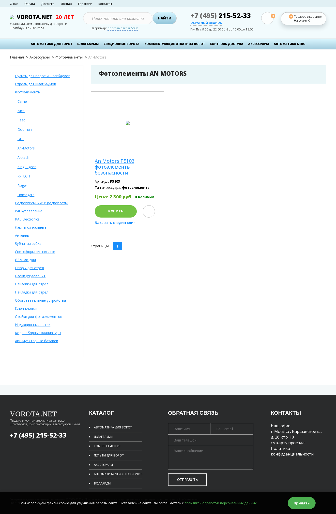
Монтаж (66, 4)
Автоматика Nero (289, 44)
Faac (21, 120)
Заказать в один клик (115, 222)
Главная (17, 57)
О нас (14, 4)
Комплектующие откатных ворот (174, 44)
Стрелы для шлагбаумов (35, 84)
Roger (22, 186)
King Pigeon (26, 167)
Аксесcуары (258, 44)
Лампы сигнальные (30, 227)
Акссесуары (103, 465)
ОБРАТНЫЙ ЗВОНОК (206, 23)
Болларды (102, 483)
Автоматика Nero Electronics (118, 474)
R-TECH (23, 176)
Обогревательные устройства (40, 300)
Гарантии (85, 4)
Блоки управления (30, 276)
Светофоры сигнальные (35, 252)
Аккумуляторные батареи (36, 341)
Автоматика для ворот (51, 44)
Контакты (105, 4)
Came (22, 102)
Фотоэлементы (69, 57)
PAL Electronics (27, 219)
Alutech (23, 158)
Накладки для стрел (31, 292)
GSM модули (25, 260)
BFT (20, 139)
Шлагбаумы (88, 44)
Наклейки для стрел (31, 284)
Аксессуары (40, 57)
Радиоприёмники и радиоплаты (41, 203)
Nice (21, 111)
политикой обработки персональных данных (221, 503)
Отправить (187, 480)
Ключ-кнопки (26, 309)
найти (164, 18)
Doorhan (24, 130)
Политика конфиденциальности (292, 451)
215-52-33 (220, 15)
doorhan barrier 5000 (122, 28)
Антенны (22, 236)
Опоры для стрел (29, 268)
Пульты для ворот (109, 455)
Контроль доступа (226, 44)
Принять (302, 503)
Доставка (47, 4)
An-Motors (26, 148)
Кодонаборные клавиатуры (38, 333)
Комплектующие (107, 446)
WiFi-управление (28, 211)
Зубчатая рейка (28, 244)
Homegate (25, 195)
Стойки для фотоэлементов (38, 317)
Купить (115, 211)
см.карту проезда (288, 442)
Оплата (29, 4)
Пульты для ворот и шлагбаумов (42, 76)
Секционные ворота (121, 44)
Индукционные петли (32, 325)
